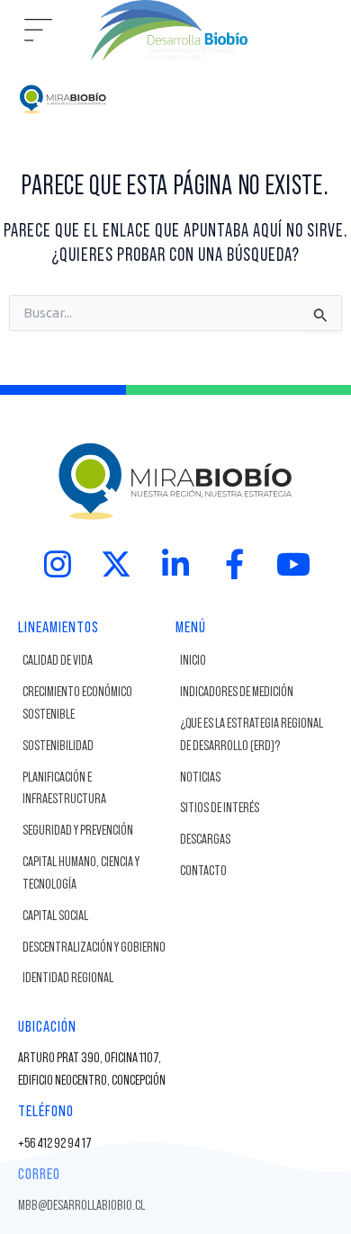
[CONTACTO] (252, 872)
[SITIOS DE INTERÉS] (252, 809)
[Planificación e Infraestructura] (95, 789)
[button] (39, 31)
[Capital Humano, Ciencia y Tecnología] (95, 874)
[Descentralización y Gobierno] (95, 948)
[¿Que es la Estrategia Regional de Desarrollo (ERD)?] (252, 735)
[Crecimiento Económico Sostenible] (95, 704)
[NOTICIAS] (252, 778)
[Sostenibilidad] (95, 747)
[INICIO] (252, 661)
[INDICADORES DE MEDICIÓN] (252, 693)
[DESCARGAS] (252, 840)
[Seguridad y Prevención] (95, 831)
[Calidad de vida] (95, 661)
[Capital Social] (95, 917)
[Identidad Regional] (95, 979)
